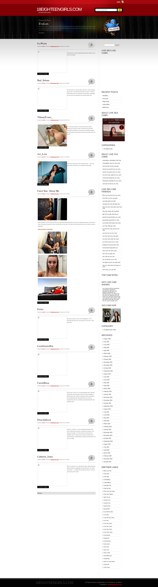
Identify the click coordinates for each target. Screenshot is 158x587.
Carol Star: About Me (48, 190)
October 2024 (107, 403)
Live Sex (104, 233)
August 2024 (107, 409)
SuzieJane (105, 98)
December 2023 (108, 432)
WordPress (119, 582)
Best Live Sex (106, 195)
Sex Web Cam (106, 262)
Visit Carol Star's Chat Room (45, 229)
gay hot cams (115, 299)
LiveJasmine (105, 247)
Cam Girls (105, 198)
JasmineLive (105, 291)
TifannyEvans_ (44, 117)
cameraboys (105, 160)
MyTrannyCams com (108, 294)
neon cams (105, 250)
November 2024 (108, 400)
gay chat (113, 296)
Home (118, 2)
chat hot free (105, 166)
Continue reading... (43, 73)
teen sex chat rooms (107, 265)
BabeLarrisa (105, 107)
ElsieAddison (44, 419)
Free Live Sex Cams (107, 207)
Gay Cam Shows (106, 211)
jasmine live (105, 217)
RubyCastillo (105, 101)
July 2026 (106, 341)
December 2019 (108, 458)
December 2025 (108, 362)
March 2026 (107, 353)
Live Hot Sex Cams (107, 229)
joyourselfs (105, 220)
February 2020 (108, 456)
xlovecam (105, 183)
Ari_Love (42, 154)
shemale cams (109, 298)
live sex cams (106, 300)
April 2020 (106, 450)
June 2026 (106, 344)
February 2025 (108, 391)
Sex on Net (105, 259)
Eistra (40, 309)
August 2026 (107, 338)
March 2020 (107, 453)
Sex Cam (104, 253)
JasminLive (113, 289)
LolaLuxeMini (105, 104)
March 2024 (107, 423)
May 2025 (106, 382)
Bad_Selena (43, 80)
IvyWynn (42, 43)
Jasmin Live (105, 169)
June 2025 (106, 379)
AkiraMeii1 (105, 95)
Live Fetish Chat (106, 223)
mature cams (116, 298)
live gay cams (114, 300)
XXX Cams (105, 269)
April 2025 (106, 385)
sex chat (108, 296)
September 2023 (108, 441)
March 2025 (107, 388)
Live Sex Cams (106, 175)
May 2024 (106, 418)
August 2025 (107, 374)
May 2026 (106, 347)
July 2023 (106, 447)
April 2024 (106, 420)
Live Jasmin (105, 288)
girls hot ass (105, 214)
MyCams (112, 291)
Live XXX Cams (106, 242)
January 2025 (107, 394)
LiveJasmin (105, 178)
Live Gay (104, 226)
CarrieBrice (43, 382)
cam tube (104, 201)
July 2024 (106, 412)
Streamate (105, 180)
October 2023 (107, 438)
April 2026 (106, 350)
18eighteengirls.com (59, 9)
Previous (39, 493)
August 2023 (107, 444)
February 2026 (108, 356)
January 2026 (107, 359)
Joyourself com (111, 292)
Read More (41, 32)
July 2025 (106, 377)
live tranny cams (106, 299)
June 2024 (106, 415)
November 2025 (108, 365)
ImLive (111, 288)
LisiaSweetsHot (45, 346)
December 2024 (108, 397)
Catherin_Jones (45, 456)
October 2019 (107, 461)
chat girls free (106, 204)
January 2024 (107, 429)
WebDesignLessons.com (115, 584)
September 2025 (108, 371)
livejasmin (105, 245)
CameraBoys (105, 163)
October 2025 (107, 368)
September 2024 (108, 406)
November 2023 (108, 435)
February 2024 (108, 426)
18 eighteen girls (54, 46)
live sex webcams (110, 295)
